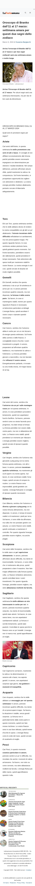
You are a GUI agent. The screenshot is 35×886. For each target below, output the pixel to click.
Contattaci (28, 870)
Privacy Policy (21, 882)
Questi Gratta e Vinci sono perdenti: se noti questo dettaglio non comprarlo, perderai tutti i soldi (16, 824)
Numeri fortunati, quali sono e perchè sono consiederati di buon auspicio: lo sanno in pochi (17, 814)
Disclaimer (29, 882)
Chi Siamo (6, 882)
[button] (25, 12)
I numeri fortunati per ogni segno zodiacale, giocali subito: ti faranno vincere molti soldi (16, 804)
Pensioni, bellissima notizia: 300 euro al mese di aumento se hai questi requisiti (16, 834)
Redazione (13, 882)
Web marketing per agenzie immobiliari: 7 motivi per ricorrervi (16, 795)
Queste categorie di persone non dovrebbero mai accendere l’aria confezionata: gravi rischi (17, 844)
